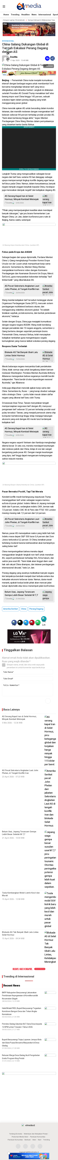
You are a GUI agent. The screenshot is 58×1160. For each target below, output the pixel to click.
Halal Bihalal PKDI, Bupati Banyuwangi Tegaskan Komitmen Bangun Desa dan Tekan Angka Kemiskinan (21, 1011)
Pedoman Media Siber (20, 1137)
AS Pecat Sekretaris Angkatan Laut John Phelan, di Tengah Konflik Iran (22, 287)
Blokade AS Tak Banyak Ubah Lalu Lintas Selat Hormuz (21, 354)
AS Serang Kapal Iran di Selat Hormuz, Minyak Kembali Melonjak (22, 197)
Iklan (34, 1140)
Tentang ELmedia (15, 1134)
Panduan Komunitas (37, 1137)
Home (6, 14)
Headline (25, 14)
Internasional (44, 14)
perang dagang (36, 609)
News (34, 14)
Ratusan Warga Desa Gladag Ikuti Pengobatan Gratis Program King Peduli (21, 1057)
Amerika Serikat (10, 609)
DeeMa (13, 57)
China (23, 609)
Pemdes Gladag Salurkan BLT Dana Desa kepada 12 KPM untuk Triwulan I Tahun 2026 (22, 1025)
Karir (39, 1140)
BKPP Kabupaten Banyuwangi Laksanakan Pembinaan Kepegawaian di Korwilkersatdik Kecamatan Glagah (20, 995)
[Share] (52, 58)
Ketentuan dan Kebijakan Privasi (35, 1134)
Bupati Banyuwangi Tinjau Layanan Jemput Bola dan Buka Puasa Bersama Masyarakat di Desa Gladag (21, 1042)
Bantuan (28, 1140)
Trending (15, 14)
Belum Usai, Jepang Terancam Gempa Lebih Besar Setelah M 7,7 (21, 593)
